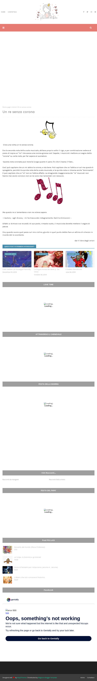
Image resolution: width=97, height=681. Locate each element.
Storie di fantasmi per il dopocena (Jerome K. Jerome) (36, 567)
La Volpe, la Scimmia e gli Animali (27, 557)
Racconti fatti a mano (57, 479)
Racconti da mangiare (11, 479)
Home (82, 677)
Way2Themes (22, 677)
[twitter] (87, 12)
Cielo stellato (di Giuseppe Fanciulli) (17, 269)
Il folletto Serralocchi (74, 269)
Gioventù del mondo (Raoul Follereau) (29, 547)
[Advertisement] (48, 84)
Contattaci (90, 677)
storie (14, 107)
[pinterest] (95, 12)
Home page (6, 107)
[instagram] (91, 12)
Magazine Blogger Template (47, 677)
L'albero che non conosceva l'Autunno (29, 577)
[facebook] (84, 12)
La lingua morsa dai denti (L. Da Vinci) (46, 270)
